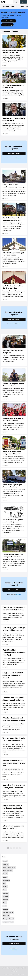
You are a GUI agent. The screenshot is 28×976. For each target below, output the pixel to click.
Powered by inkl (14, 971)
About (17, 967)
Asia (4, 883)
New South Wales (7, 870)
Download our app (7, 25)
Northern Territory (8, 912)
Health (5, 886)
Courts (21, 6)
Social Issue (6, 915)
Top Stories (5, 6)
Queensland (6, 880)
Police (4, 890)
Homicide (5, 893)
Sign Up (23, 2)
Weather (5, 899)
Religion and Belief (8, 922)
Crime (4, 906)
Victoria (5, 874)
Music (4, 903)
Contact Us (23, 967)
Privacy (8, 967)
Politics (13, 6)
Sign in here (18, 158)
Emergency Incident (8, 919)
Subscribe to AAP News (9, 21)
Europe (5, 877)
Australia (5, 864)
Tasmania (5, 896)
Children (5, 909)
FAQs (13, 967)
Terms (4, 967)
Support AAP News (14, 943)
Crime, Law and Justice (9, 867)
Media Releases (14, 969)
